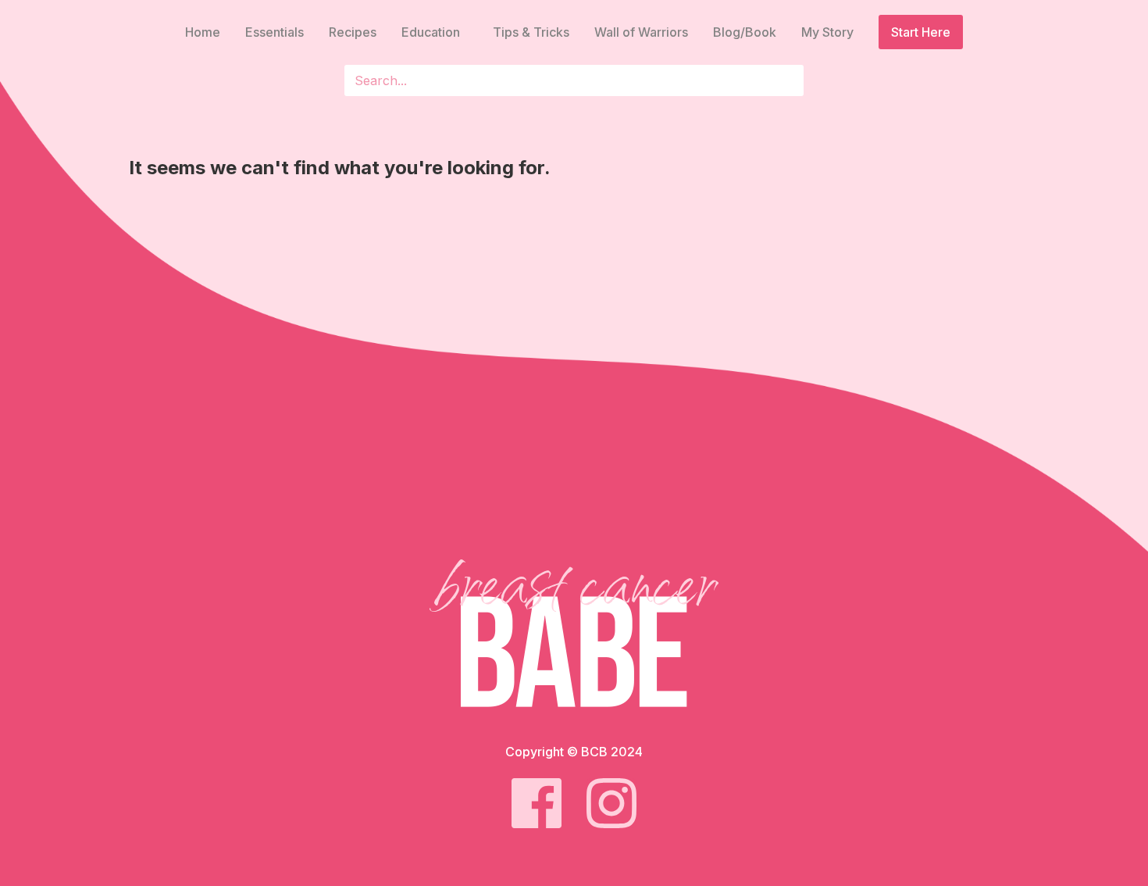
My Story (827, 32)
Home (202, 32)
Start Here (920, 32)
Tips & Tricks (531, 32)
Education (430, 32)
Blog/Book (744, 32)
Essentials (274, 32)
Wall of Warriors (641, 32)
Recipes (352, 32)
